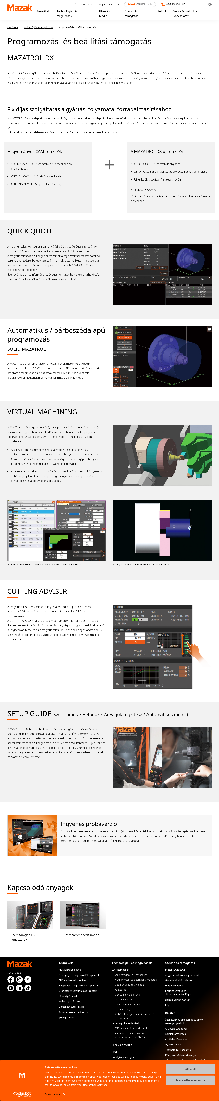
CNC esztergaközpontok (72, 980)
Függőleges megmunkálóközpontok (78, 985)
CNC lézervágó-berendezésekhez (132, 1028)
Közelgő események (123, 1057)
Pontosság (120, 989)
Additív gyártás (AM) (70, 1001)
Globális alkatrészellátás (178, 980)
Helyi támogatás (174, 985)
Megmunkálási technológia (129, 984)
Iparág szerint (66, 1017)
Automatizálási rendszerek (73, 1012)
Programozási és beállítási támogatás (135, 979)
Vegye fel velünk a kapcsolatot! (182, 975)
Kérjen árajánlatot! (109, 4)
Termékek (43, 11)
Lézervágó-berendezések (126, 1023)
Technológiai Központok (178, 1049)
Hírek (114, 1051)
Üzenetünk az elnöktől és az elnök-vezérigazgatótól (184, 1021)
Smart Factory (122, 1009)
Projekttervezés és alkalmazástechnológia (178, 992)
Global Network (210, 4)
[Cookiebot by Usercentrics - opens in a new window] (22, 1094)
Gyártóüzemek (173, 1044)
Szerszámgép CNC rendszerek (131, 974)
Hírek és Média (122, 1045)
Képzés (169, 1005)
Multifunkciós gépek (70, 969)
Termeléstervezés (124, 999)
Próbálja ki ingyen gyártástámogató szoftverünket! (134, 1016)
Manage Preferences (188, 1080)
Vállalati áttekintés (175, 1034)
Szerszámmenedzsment (127, 1004)
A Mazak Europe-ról (176, 1028)
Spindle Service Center (177, 999)
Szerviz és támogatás (180, 963)
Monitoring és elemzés (127, 994)
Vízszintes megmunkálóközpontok (78, 990)
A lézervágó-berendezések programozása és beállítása (130, 1035)
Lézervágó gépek (68, 996)
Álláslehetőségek (84, 4)
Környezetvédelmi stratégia (180, 1055)
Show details (52, 1094)
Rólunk (162, 11)
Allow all (190, 1069)
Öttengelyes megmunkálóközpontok (79, 975)
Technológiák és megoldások (132, 963)
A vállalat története (176, 1039)
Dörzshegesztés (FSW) (71, 1006)
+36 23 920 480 (175, 4)
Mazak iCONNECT (137, 4)
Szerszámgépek (120, 969)
